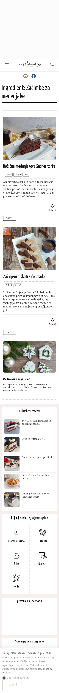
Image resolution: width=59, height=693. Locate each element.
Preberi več (9, 218)
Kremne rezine (16, 541)
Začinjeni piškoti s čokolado (24, 276)
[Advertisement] (29, 29)
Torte (25, 175)
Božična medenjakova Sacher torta (29, 166)
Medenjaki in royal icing (16, 379)
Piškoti (9, 285)
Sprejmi (12, 684)
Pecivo (9, 175)
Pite (16, 564)
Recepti (17, 175)
